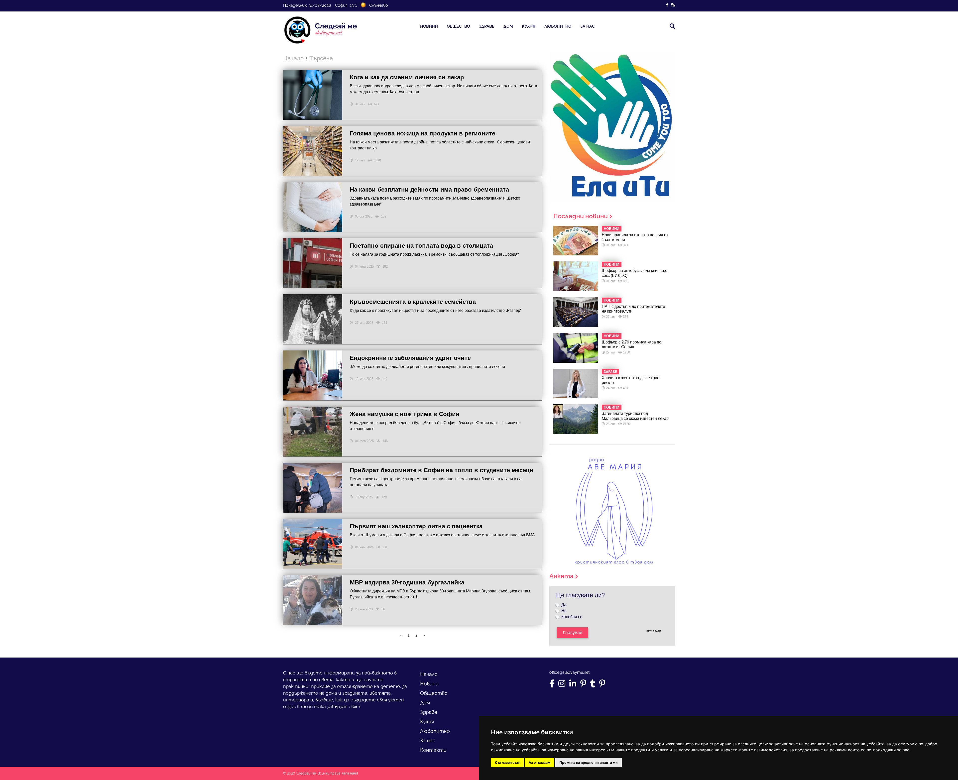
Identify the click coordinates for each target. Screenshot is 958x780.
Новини (429, 26)
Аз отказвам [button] (539, 762)
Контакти (433, 750)
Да (563, 605)
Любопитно (557, 26)
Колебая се (571, 617)
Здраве (486, 26)
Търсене (321, 58)
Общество (458, 26)
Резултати (653, 631)
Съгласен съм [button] (507, 762)
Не (564, 611)
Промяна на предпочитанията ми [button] (588, 762)
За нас (587, 26)
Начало (293, 58)
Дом (508, 26)
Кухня (528, 26)
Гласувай (572, 632)
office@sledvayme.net (569, 672)
